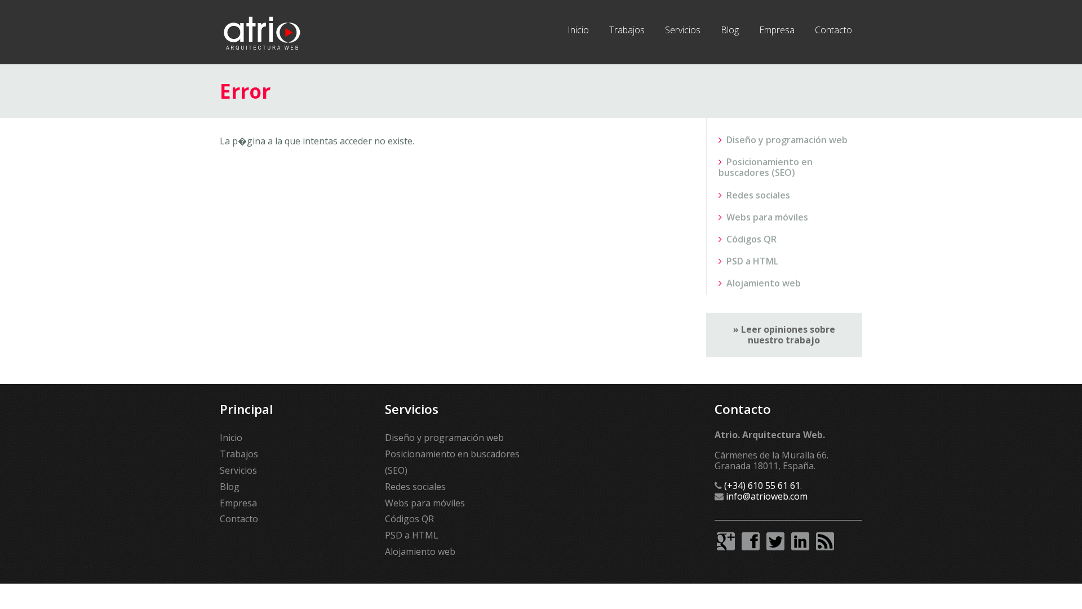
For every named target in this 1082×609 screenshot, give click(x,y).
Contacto (833, 30)
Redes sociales (758, 195)
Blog (730, 30)
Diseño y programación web (787, 140)
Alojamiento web (763, 283)
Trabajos (627, 30)
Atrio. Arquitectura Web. (262, 32)
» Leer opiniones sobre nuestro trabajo (784, 334)
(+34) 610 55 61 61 (762, 485)
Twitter (775, 541)
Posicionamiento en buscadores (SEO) (766, 167)
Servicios (682, 30)
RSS (825, 541)
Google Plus (726, 541)
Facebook (751, 541)
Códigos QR (751, 239)
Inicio (578, 30)
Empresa (777, 30)
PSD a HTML (752, 261)
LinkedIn (800, 541)
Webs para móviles (767, 217)
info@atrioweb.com (767, 496)
